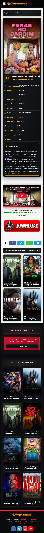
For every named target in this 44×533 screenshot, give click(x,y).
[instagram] (25, 528)
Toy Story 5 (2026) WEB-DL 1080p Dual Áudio (32, 467)
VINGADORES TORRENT (29, 519)
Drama (19, 13)
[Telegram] (37, 243)
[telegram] (19, 528)
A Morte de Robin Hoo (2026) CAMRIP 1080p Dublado (11, 467)
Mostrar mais (33, 250)
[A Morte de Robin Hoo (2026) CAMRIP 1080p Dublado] (12, 451)
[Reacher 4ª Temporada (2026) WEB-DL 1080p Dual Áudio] (12, 486)
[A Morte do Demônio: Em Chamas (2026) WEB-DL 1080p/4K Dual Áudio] (32, 416)
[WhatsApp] (29, 243)
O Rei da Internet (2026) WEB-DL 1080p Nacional (32, 284)
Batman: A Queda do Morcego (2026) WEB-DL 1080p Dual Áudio (12, 397)
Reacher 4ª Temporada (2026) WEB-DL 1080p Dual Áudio (12, 502)
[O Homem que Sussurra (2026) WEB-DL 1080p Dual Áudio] (32, 302)
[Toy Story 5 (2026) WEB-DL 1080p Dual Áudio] (32, 451)
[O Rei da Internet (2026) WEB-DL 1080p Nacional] (32, 268)
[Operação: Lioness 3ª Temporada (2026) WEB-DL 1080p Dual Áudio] (12, 302)
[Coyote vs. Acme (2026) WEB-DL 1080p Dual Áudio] (32, 486)
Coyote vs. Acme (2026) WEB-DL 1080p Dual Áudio (32, 502)
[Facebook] (12, 243)
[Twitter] (20, 243)
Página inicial (9, 13)
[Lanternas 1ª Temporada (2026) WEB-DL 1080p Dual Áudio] (12, 268)
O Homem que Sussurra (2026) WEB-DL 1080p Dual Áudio (31, 318)
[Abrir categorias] (4, 3)
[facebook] (13, 528)
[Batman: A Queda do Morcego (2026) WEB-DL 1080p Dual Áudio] (12, 381)
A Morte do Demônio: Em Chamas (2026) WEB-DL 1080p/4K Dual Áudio (32, 432)
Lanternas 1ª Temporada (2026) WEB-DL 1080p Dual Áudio (11, 284)
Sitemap (22, 523)
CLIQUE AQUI (23, 346)
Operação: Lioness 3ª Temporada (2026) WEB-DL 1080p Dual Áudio (12, 318)
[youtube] (30, 528)
